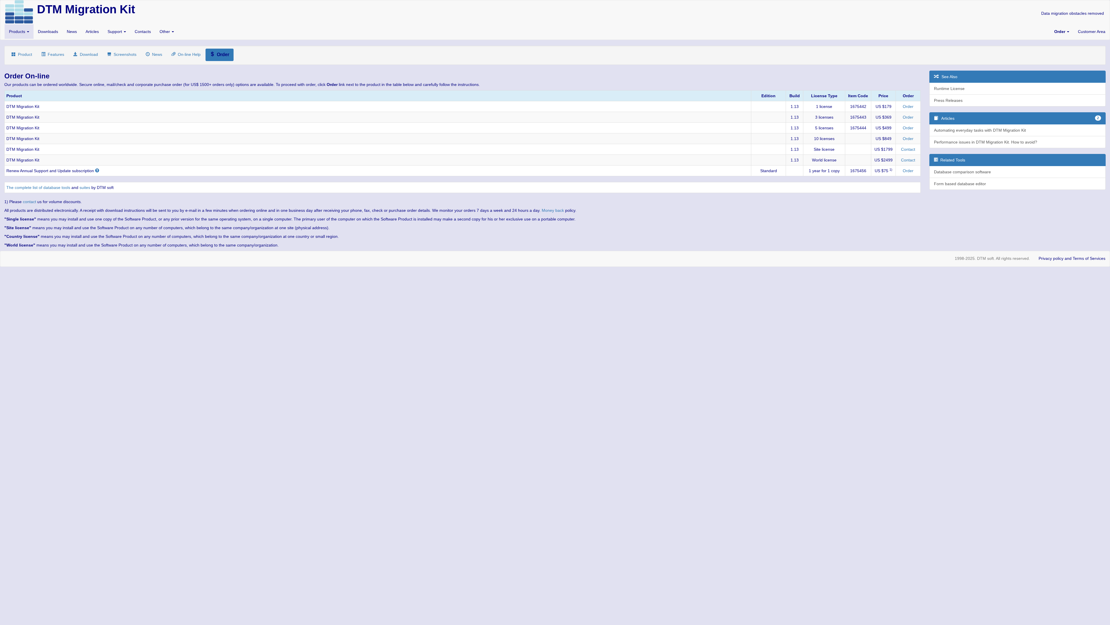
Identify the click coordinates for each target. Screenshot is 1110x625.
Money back (553, 210)
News (72, 31)
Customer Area (1091, 31)
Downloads (48, 31)
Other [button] (165, 31)
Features (54, 54)
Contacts (143, 31)
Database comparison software (962, 172)
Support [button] (115, 31)
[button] (1062, 31)
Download (87, 54)
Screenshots (123, 54)
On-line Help (188, 54)
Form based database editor (960, 183)
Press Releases (948, 100)
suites (84, 187)
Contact (908, 149)
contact (29, 201)
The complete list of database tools (38, 187)
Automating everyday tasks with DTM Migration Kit (980, 130)
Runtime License (949, 88)
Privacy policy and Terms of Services (1072, 258)
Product (24, 54)
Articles (92, 31)
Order (908, 106)
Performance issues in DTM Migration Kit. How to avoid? (985, 142)
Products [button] (17, 31)
